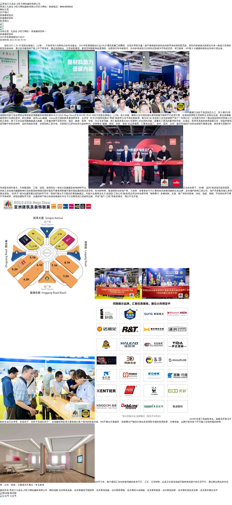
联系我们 (4, 21)
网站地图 (53, 490)
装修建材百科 (6, 18)
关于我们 (4, 12)
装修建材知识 (6, 15)
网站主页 (4, 9)
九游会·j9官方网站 (20, 31)
